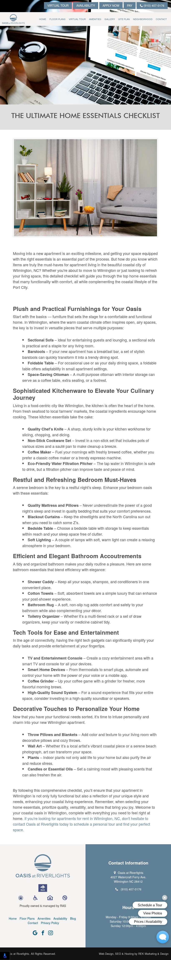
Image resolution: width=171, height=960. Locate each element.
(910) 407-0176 (153, 5)
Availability (85, 5)
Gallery (109, 19)
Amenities (95, 19)
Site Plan (124, 19)
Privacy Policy (50, 922)
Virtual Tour (58, 5)
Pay (129, 5)
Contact (161, 19)
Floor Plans (57, 19)
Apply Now (111, 5)
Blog (73, 918)
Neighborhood (142, 19)
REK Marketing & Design (153, 954)
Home (42, 19)
